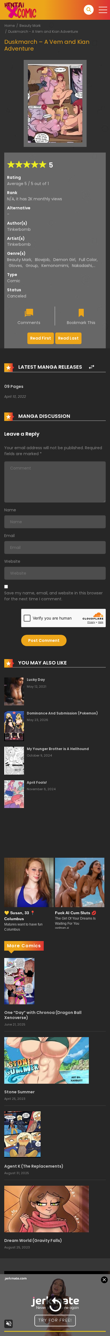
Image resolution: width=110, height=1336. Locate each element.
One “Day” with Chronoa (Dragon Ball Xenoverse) (43, 1015)
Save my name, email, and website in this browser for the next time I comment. (53, 596)
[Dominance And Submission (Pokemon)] (14, 726)
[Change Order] (91, 367)
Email (9, 535)
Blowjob (42, 259)
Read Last (68, 338)
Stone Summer (19, 1092)
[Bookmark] (81, 313)
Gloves (15, 265)
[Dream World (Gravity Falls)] (46, 1208)
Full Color (88, 259)
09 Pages (13, 386)
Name (10, 510)
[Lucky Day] (14, 691)
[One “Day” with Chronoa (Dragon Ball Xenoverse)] (19, 981)
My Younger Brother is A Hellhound (58, 748)
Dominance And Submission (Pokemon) (62, 713)
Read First (40, 338)
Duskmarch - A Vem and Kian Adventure (43, 31)
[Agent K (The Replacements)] (22, 1134)
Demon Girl (64, 259)
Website (12, 561)
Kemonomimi (54, 265)
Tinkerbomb (19, 229)
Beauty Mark (30, 25)
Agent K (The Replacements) (33, 1166)
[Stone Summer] (46, 1060)
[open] (103, 10)
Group (32, 265)
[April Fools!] (14, 794)
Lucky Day (36, 679)
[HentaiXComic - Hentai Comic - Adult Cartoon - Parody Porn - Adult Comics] (20, 9)
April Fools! (37, 782)
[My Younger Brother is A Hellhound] (14, 760)
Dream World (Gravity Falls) (33, 1240)
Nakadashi (82, 265)
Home (10, 25)
